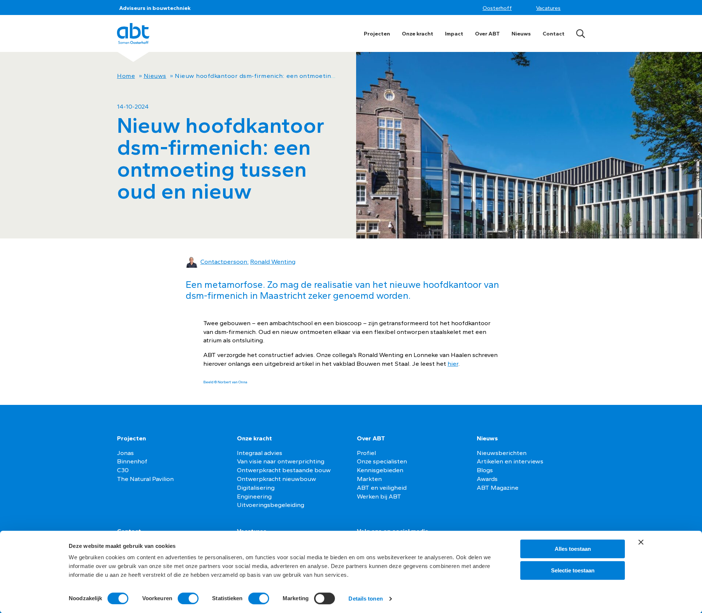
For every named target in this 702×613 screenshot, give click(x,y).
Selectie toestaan (573, 570)
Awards (487, 478)
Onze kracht (417, 33)
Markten (369, 478)
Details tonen (365, 598)
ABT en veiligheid (382, 487)
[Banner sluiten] (641, 542)
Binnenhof (132, 461)
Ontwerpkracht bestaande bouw (284, 470)
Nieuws (521, 33)
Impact (454, 33)
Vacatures (548, 8)
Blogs (485, 470)
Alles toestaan (573, 549)
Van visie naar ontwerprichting (280, 461)
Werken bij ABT (379, 496)
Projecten (377, 33)
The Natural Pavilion (145, 478)
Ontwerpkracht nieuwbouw (276, 478)
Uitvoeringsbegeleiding (270, 504)
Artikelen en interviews (510, 461)
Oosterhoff (497, 8)
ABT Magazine (497, 487)
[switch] (188, 598)
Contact (554, 33)
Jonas (125, 452)
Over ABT (487, 33)
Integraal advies (259, 452)
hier (453, 363)
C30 (123, 470)
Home (126, 75)
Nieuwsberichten (501, 452)
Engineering (254, 496)
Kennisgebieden (380, 470)
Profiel (366, 452)
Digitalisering (256, 487)
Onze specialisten (382, 461)
